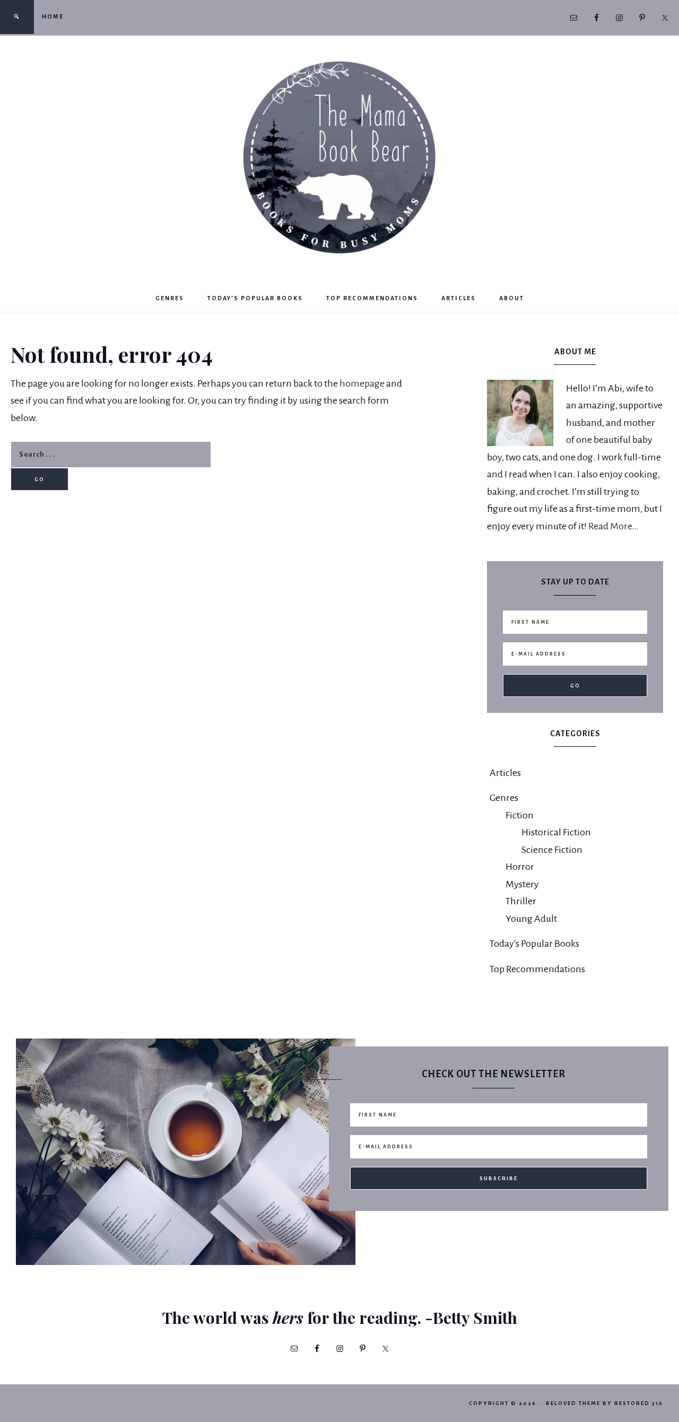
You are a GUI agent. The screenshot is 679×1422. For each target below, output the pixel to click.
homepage (362, 383)
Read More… (613, 526)
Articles (505, 772)
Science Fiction (551, 849)
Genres (504, 797)
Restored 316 (638, 1403)
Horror (520, 866)
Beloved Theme (573, 1403)
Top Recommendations (537, 969)
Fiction (520, 815)
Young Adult (531, 918)
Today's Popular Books (534, 943)
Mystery (522, 884)
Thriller (521, 901)
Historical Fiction (556, 832)
